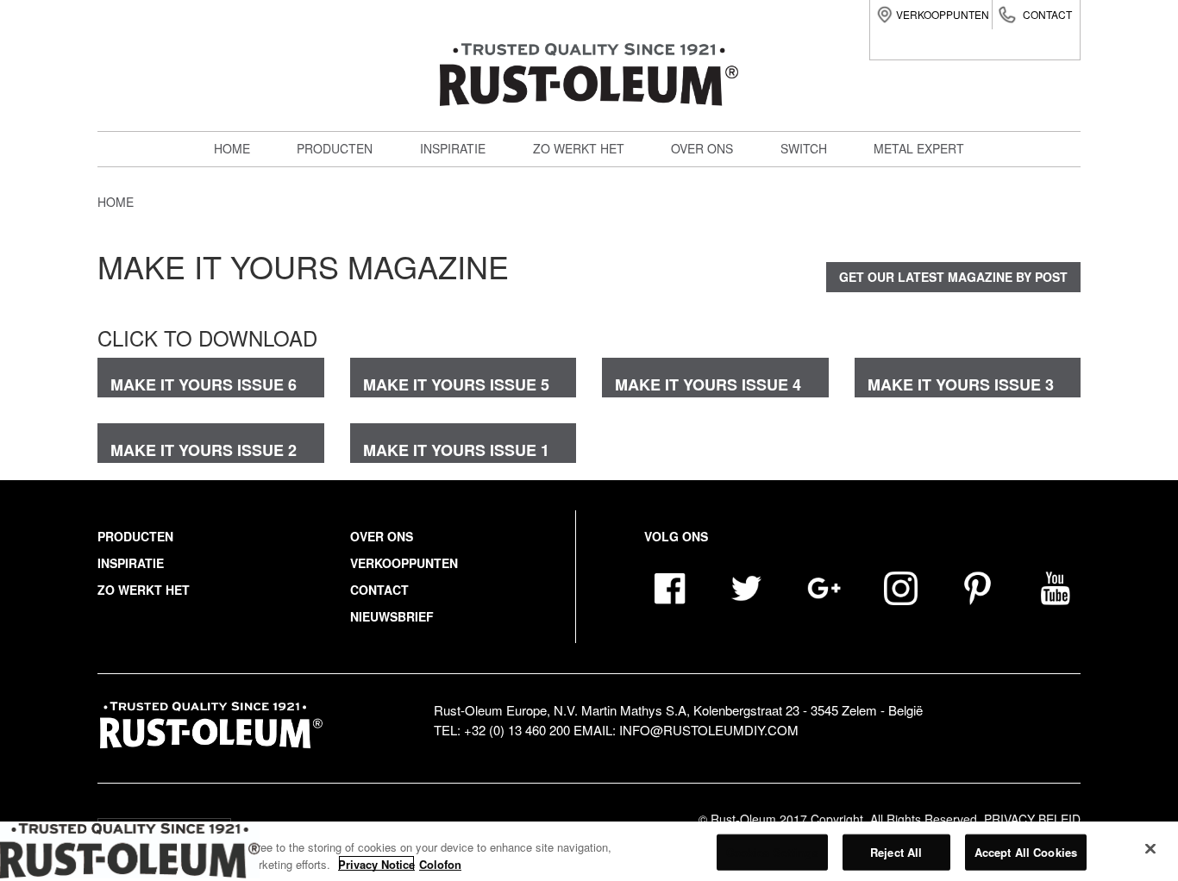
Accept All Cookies (1025, 852)
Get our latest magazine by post (953, 276)
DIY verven (341, 179)
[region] (589, 851)
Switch (329, 255)
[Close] (1150, 849)
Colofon (440, 863)
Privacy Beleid (1032, 819)
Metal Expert (351, 217)
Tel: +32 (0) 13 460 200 (502, 730)
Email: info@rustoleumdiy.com (686, 730)
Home (232, 148)
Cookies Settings (772, 852)
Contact (1047, 14)
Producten (335, 148)
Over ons (702, 148)
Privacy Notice (376, 863)
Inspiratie (453, 148)
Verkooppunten (942, 14)
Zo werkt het (578, 148)
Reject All (896, 852)
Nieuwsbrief (392, 616)
